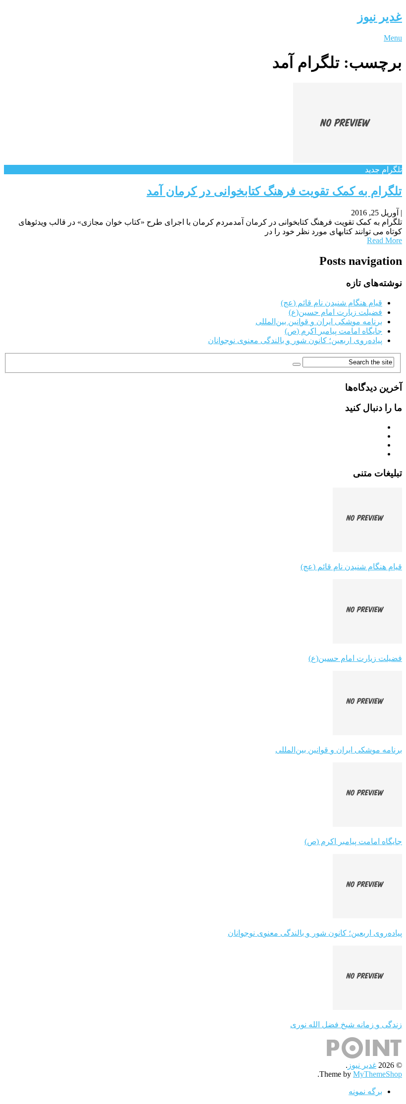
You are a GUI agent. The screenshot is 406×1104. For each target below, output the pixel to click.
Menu (393, 38)
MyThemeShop (377, 1074)
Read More (384, 240)
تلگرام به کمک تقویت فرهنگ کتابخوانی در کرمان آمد (274, 191)
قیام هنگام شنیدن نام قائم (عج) (331, 303)
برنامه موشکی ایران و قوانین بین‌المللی (318, 321)
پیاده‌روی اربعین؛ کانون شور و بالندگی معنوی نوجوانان (295, 340)
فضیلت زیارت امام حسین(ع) (335, 312)
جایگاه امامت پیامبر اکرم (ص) (333, 331)
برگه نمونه (365, 1091)
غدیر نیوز (379, 16)
